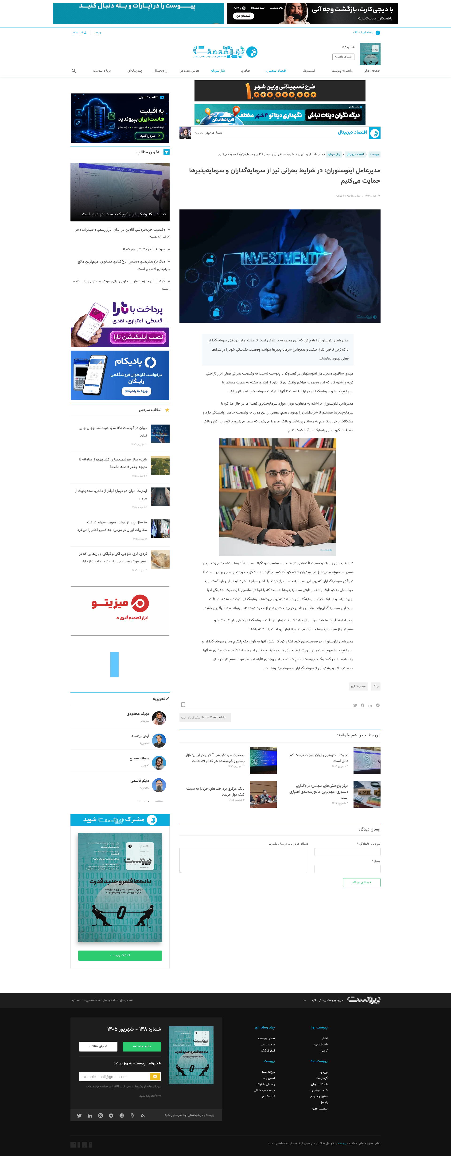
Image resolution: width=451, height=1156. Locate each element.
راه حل (324, 1102)
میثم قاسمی (140, 781)
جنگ (376, 686)
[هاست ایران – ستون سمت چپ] (120, 118)
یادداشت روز (320, 1044)
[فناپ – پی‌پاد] (120, 375)
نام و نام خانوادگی (370, 844)
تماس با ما (269, 1078)
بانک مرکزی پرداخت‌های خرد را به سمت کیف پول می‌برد (215, 792)
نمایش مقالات (98, 1046)
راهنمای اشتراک (363, 32)
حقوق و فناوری (319, 1096)
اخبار (325, 1038)
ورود (98, 32)
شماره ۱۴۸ (348, 47)
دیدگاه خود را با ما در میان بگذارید (288, 844)
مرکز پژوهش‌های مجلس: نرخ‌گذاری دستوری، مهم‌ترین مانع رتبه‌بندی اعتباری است (318, 792)
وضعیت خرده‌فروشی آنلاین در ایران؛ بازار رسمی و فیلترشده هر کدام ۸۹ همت (215, 758)
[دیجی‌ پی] (312, 13)
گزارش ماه (322, 1078)
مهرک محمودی (138, 714)
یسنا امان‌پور (208, 132)
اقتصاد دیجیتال (352, 132)
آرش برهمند (140, 736)
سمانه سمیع (139, 759)
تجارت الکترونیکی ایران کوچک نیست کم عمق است (319, 758)
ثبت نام (78, 32)
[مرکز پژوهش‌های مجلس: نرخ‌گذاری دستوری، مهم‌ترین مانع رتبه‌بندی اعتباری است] (367, 807)
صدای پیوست (266, 1038)
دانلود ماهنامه (142, 1046)
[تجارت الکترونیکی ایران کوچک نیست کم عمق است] (367, 773)
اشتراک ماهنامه (343, 57)
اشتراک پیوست (120, 955)
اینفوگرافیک (268, 1050)
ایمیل (377, 861)
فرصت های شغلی (264, 1090)
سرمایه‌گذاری (358, 686)
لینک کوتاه (194, 717)
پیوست (374, 154)
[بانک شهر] (279, 90)
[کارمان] (120, 664)
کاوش (324, 1050)
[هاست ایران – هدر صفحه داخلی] (279, 114)
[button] (74, 71)
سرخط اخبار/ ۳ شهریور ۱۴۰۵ (144, 249)
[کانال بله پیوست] (138, 13)
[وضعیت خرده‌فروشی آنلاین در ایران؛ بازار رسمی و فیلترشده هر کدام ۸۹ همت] (263, 773)
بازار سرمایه (334, 154)
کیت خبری (268, 1096)
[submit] (155, 1076)
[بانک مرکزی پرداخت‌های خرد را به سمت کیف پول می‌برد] (263, 807)
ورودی (324, 1072)
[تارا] (120, 322)
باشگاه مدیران (319, 1084)
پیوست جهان (320, 1108)
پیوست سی (268, 1044)
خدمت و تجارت (319, 1090)
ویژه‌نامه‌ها (268, 1072)
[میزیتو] (120, 611)
